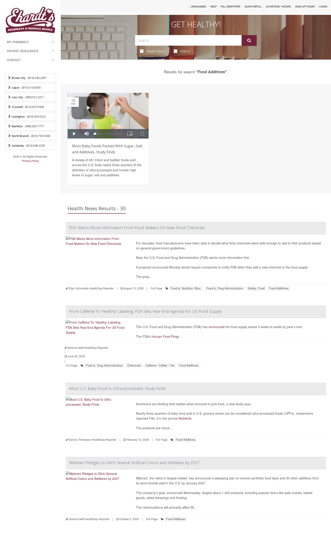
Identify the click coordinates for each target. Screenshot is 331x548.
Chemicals (134, 365)
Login (323, 6)
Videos (185, 51)
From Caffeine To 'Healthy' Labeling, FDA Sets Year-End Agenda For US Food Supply (145, 311)
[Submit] (249, 40)
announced (216, 326)
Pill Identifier (230, 6)
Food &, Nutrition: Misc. (186, 288)
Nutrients (185, 418)
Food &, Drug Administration (224, 288)
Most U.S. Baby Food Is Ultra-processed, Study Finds (117, 388)
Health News (156, 51)
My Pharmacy (18, 42)
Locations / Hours (278, 6)
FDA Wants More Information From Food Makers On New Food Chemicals (137, 227)
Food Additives (279, 288)
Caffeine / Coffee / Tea (160, 365)
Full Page (156, 288)
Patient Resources (23, 51)
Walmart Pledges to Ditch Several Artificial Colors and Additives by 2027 (134, 462)
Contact (14, 60)
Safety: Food (256, 288)
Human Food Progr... (166, 336)
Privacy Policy (30, 161)
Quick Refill (253, 6)
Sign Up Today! (305, 6)
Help (213, 6)
